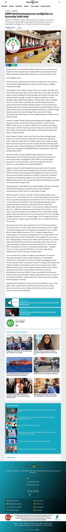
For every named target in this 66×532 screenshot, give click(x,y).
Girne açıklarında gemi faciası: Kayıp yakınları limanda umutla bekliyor (17, 374)
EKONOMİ (18, 6)
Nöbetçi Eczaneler (13, 501)
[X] (31, 491)
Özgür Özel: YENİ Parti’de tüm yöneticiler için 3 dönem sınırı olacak (19, 351)
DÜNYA (11, 6)
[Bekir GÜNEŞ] (10, 323)
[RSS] (37, 491)
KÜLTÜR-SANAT (45, 6)
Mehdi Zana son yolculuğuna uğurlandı (46, 373)
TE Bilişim (37, 530)
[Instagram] (34, 491)
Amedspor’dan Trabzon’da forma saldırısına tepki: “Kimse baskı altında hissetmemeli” (18, 396)
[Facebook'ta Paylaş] (7, 65)
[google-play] (33, 495)
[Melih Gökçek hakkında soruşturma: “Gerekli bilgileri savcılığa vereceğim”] (47, 385)
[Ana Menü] (6, 2)
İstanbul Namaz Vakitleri (15, 504)
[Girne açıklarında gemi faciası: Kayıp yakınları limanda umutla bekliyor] (19, 364)
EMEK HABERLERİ (37, 525)
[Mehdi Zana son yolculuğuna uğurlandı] (47, 364)
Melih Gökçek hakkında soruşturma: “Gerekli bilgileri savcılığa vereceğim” (45, 395)
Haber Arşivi (39, 510)
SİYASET (26, 6)
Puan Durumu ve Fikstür (14, 507)
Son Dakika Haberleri (13, 510)
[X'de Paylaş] (9, 65)
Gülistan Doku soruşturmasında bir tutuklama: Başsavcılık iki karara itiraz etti (45, 352)
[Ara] (59, 2)
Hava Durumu (39, 501)
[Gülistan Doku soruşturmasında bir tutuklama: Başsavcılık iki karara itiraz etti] (47, 342)
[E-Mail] (17, 325)
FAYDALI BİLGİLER (47, 525)
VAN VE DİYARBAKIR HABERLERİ (22, 525)
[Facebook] (28, 491)
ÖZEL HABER (35, 6)
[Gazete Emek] (32, 2)
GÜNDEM (4, 6)
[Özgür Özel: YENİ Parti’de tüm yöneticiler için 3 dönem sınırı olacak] (19, 342)
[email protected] (34, 478)
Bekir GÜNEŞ (20, 322)
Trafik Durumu (39, 504)
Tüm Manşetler (40, 507)
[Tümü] (59, 457)
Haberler (7, 11)
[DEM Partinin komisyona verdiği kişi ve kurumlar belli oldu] (33, 46)
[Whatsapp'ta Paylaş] (12, 65)
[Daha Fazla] (16, 65)
